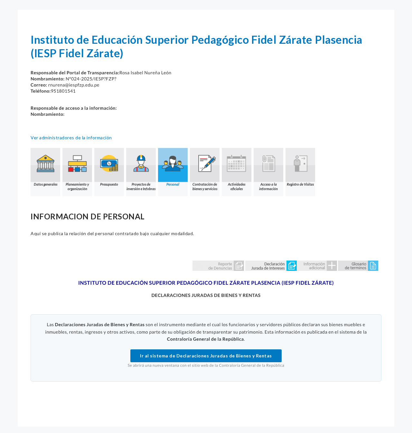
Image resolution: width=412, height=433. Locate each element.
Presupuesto (109, 184)
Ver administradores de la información (71, 137)
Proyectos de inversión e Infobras (140, 186)
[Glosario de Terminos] (358, 265)
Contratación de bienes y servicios (204, 186)
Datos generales (45, 184)
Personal (172, 184)
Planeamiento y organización (77, 186)
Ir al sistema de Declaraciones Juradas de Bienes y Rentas (206, 355)
